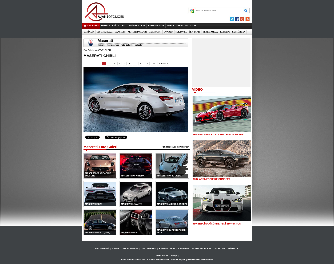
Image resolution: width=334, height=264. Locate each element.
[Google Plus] (242, 18)
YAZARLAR (219, 248)
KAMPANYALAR (156, 25)
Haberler (101, 45)
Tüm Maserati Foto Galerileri (175, 147)
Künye (174, 255)
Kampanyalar (113, 45)
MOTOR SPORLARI (201, 248)
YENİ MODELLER (136, 25)
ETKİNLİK (89, 32)
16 (153, 63)
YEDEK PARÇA (210, 32)
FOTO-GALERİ (108, 25)
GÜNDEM (168, 32)
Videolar (138, 45)
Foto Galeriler (127, 45)
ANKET (170, 25)
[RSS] (246, 18)
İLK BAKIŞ (194, 32)
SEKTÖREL (181, 32)
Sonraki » (163, 63)
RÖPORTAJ (233, 248)
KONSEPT (225, 32)
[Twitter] (232, 18)
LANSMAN (120, 32)
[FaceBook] (237, 18)
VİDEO (121, 25)
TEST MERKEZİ (105, 32)
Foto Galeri (88, 50)
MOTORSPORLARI (137, 32)
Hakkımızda (162, 255)
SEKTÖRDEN (238, 32)
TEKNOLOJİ (155, 32)
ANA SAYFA (93, 25)
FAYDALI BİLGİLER (186, 25)
